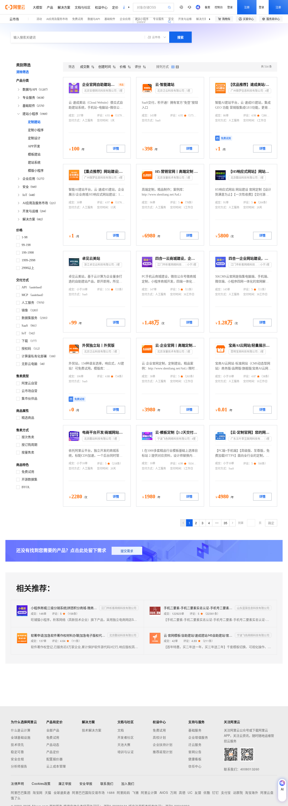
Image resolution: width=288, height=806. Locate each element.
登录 (230, 7)
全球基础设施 (20, 737)
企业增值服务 (198, 737)
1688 (111, 792)
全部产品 (52, 730)
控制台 (219, 7)
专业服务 (158, 19)
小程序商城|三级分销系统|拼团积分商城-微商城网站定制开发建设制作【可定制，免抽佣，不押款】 (64, 608)
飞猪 (135, 792)
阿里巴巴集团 (20, 792)
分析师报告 (19, 766)
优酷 (206, 792)
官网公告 (194, 751)
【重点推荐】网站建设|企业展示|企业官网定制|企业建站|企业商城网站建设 (103, 171)
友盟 (198, 792)
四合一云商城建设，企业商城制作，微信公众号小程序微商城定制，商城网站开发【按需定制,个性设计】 (176, 258)
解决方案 (64, 7)
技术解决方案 (91, 730)
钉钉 (215, 792)
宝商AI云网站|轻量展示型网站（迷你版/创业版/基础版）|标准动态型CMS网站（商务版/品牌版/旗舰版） (250, 345)
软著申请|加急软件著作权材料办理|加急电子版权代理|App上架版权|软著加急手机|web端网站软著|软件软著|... (68, 635)
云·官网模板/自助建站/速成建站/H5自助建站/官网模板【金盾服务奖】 (198, 635)
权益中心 (101, 7)
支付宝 (226, 792)
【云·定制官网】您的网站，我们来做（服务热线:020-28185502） (250, 432)
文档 (120, 730)
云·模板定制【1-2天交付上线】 (176, 432)
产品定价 (52, 751)
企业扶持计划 (162, 744)
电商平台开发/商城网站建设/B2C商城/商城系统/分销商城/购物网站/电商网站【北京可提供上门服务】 (103, 432)
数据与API (94, 19)
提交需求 (127, 551)
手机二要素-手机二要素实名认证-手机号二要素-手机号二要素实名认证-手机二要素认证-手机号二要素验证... (198, 608)
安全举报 (85, 783)
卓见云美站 (91, 258)
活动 (39, 19)
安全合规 (17, 759)
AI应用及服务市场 (57, 19)
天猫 (48, 792)
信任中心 (194, 766)
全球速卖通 (62, 792)
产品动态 (52, 744)
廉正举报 (65, 783)
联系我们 (106, 783)
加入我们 (127, 783)
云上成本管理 (56, 766)
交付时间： (103, 120)
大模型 (37, 7)
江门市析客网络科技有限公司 (118, 608)
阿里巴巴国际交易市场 (88, 792)
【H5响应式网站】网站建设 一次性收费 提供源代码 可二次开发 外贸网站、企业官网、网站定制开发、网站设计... (250, 171)
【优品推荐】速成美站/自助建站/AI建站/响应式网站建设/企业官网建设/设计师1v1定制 (250, 85)
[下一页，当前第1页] (232, 522)
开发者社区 (125, 737)
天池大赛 (123, 744)
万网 (173, 792)
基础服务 (194, 730)
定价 (115, 7)
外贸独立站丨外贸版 (98, 345)
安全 (171, 19)
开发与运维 (185, 19)
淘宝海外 (251, 792)
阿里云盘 (266, 792)
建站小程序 (141, 19)
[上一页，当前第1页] (183, 522)
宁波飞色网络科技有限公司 (253, 635)
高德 (182, 792)
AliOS (164, 792)
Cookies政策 (41, 783)
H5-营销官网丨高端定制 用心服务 (176, 171)
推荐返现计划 (162, 751)
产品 (50, 7)
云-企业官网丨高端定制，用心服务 (176, 345)
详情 (116, 148)
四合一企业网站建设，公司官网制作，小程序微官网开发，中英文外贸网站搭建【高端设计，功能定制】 (250, 258)
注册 (247, 7)
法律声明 (17, 783)
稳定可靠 (17, 751)
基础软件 (109, 19)
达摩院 (238, 792)
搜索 (180, 37)
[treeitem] (37, 90)
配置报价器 (54, 759)
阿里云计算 (149, 792)
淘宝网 (38, 792)
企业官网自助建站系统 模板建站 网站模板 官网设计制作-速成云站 (99, 85)
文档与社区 (82, 7)
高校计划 (159, 737)
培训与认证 (125, 751)
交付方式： (75, 120)
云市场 (14, 19)
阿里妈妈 (123, 792)
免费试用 (77, 19)
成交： (73, 115)
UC (190, 792)
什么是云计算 (20, 730)
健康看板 (194, 759)
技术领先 (17, 744)
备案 (207, 7)
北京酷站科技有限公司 (122, 635)
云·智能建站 (164, 85)
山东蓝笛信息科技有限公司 (253, 608)
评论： (101, 115)
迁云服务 (194, 744)
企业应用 (125, 19)
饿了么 (16, 798)
